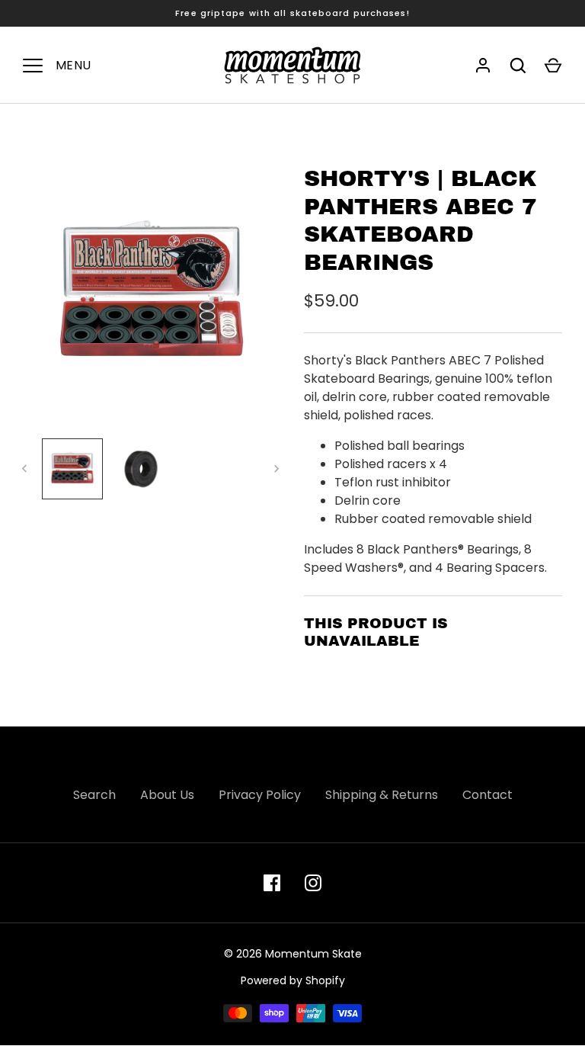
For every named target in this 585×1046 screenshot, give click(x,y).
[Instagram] (313, 883)
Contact (487, 795)
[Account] (483, 65)
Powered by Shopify (293, 980)
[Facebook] (272, 883)
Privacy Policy (260, 795)
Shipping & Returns (381, 795)
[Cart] (553, 65)
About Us (167, 795)
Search (94, 795)
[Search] (518, 65)
